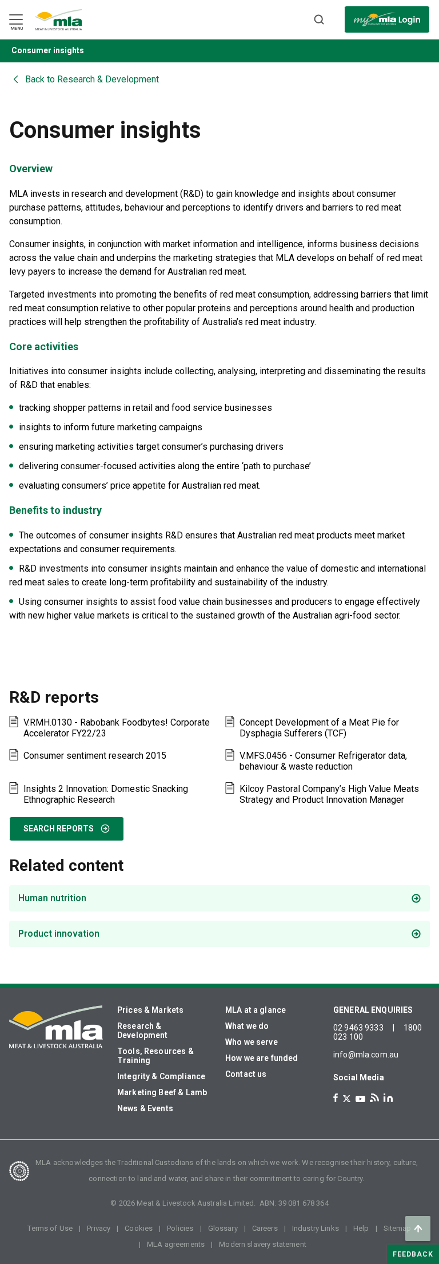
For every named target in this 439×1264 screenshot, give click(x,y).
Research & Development (142, 1030)
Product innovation (58, 933)
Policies (180, 1228)
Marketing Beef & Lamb (162, 1092)
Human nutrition (52, 898)
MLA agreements (176, 1244)
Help (361, 1228)
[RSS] (374, 1097)
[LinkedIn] (388, 1097)
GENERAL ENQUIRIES (373, 1010)
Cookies (139, 1228)
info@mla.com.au (365, 1054)
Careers (265, 1228)
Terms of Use (50, 1228)
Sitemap (398, 1228)
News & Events (145, 1108)
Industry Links (315, 1228)
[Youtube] (360, 1099)
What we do (247, 1026)
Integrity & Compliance (161, 1076)
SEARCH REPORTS (58, 828)
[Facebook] (335, 1097)
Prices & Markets (150, 1010)
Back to (92, 79)
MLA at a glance (255, 1010)
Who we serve (251, 1042)
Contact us (246, 1074)
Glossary (223, 1228)
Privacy (98, 1228)
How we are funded (261, 1058)
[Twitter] (346, 1098)
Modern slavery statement (262, 1244)
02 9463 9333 (358, 1027)
